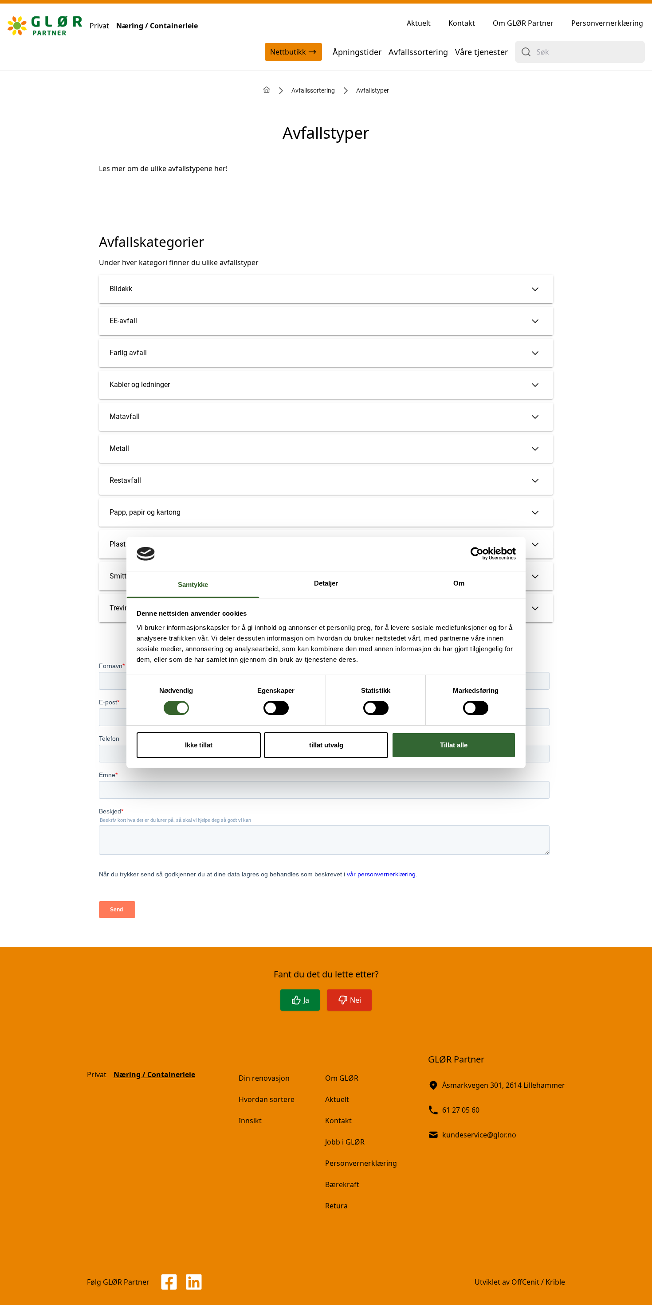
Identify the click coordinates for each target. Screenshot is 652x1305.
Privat (99, 26)
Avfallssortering (418, 52)
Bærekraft (342, 1184)
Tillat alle (453, 745)
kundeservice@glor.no (479, 1135)
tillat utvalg (326, 745)
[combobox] (580, 52)
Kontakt (461, 23)
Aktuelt (419, 23)
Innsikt (250, 1120)
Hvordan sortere (267, 1099)
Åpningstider (357, 52)
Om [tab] (458, 583)
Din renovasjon (264, 1078)
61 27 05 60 (460, 1110)
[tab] (326, 289)
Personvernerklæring (607, 23)
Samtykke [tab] (193, 584)
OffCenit (525, 1282)
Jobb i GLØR (345, 1142)
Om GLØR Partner (523, 23)
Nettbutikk (288, 52)
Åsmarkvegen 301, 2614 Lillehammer (503, 1085)
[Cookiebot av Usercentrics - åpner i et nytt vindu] (477, 553)
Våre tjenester (481, 52)
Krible (555, 1282)
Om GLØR (341, 1078)
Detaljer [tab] (326, 583)
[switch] (276, 708)
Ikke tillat (198, 745)
